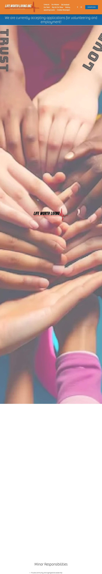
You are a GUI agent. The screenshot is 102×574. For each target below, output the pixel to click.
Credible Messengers (63, 10)
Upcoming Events (49, 10)
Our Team (47, 7)
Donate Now (92, 7)
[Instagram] (81, 7)
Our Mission (55, 4)
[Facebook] (77, 7)
